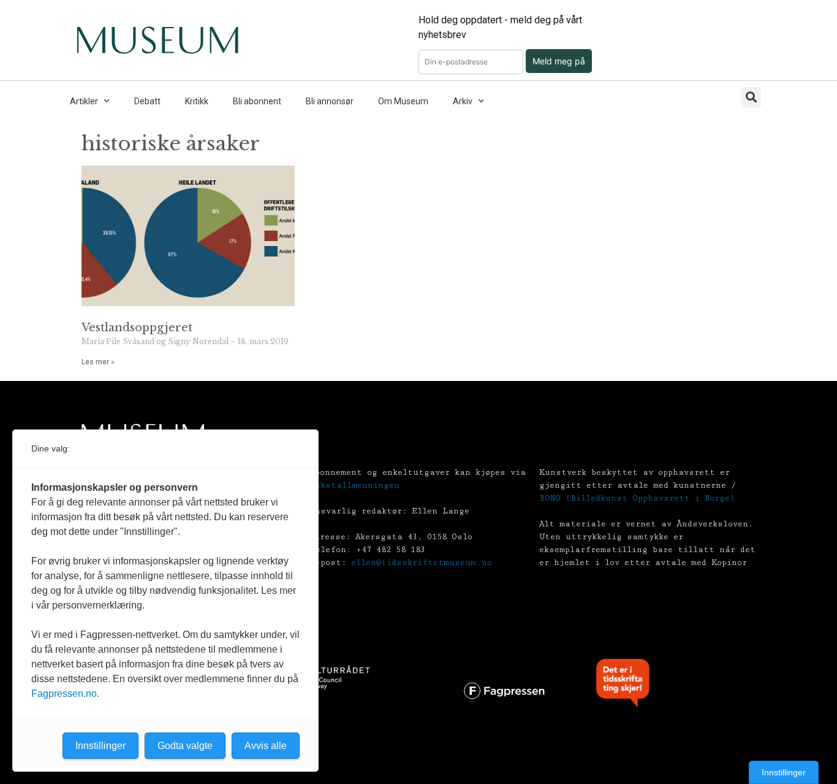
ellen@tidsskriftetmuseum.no (421, 562)
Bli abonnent (257, 101)
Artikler (84, 101)
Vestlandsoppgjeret (136, 327)
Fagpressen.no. (65, 693)
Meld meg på (558, 61)
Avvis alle (265, 745)
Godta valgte (185, 745)
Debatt (147, 101)
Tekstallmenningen (355, 485)
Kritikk (196, 101)
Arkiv (462, 101)
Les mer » (98, 362)
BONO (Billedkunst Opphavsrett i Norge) (637, 498)
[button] (751, 97)
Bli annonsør (330, 101)
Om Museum (403, 101)
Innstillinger (784, 772)
